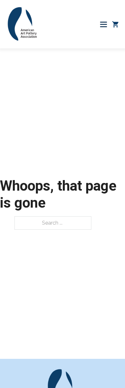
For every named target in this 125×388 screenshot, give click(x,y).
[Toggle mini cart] (115, 24)
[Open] (103, 24)
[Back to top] (107, 370)
